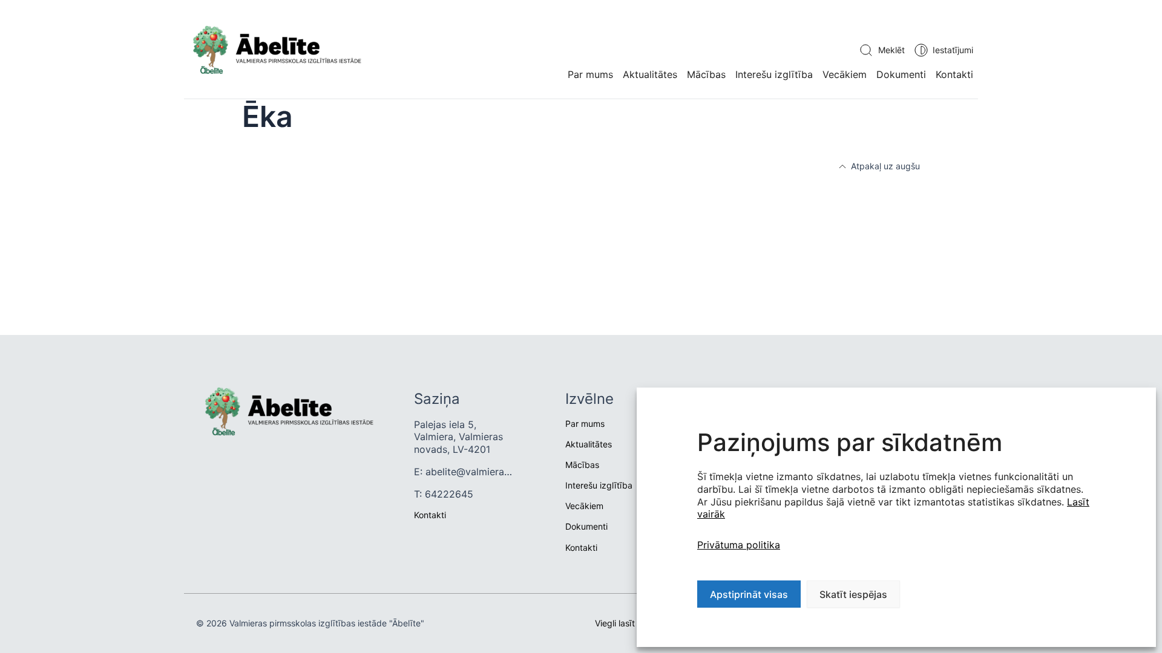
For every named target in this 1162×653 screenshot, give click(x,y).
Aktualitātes (588, 444)
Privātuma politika (738, 545)
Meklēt (891, 50)
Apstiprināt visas (749, 594)
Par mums (590, 74)
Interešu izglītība (774, 74)
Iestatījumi (953, 50)
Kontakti (954, 74)
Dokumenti (901, 74)
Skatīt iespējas (853, 594)
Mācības (706, 74)
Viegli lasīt (615, 623)
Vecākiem (844, 74)
